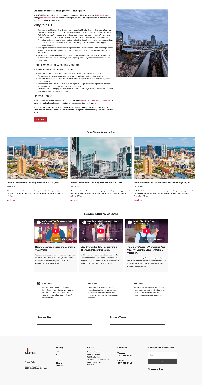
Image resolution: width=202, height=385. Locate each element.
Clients (59, 363)
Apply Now (11, 200)
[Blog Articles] (39, 283)
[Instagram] (160, 374)
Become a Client (44, 317)
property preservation (47, 18)
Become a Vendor (118, 317)
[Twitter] (155, 374)
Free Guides (92, 284)
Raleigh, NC (101, 15)
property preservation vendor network (93, 100)
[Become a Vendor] (164, 322)
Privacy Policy (30, 362)
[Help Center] (130, 283)
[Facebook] (150, 374)
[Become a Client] (91, 322)
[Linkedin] (164, 374)
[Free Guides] (84, 283)
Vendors (59, 365)
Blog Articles (47, 284)
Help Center (138, 284)
